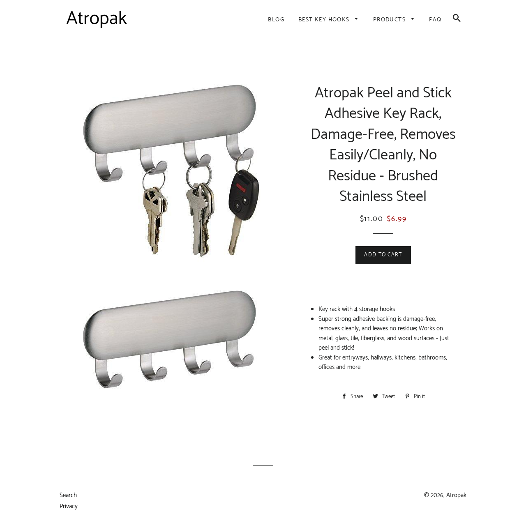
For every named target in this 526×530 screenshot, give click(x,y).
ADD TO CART (383, 255)
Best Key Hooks (324, 20)
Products (390, 20)
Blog (276, 20)
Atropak (456, 495)
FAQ (435, 20)
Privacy (69, 506)
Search (68, 495)
